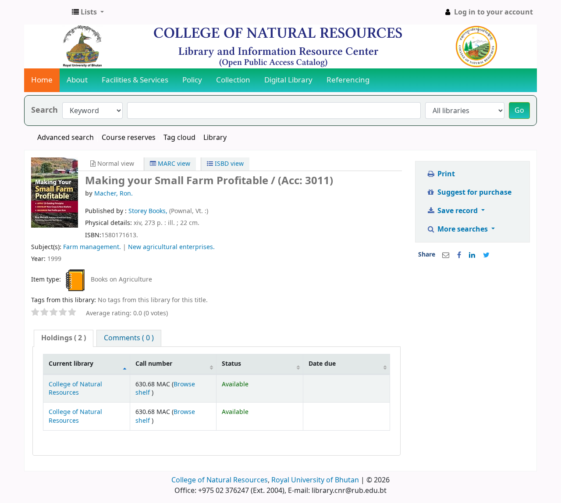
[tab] (63, 338)
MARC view (173, 163)
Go (519, 110)
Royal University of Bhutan (315, 480)
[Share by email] (445, 255)
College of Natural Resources (75, 388)
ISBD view (228, 163)
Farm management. (92, 247)
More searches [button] (463, 229)
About (77, 80)
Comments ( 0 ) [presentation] (129, 338)
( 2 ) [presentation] (63, 338)
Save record (457, 211)
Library (215, 137)
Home (42, 80)
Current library (71, 363)
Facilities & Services (135, 80)
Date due (322, 363)
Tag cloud (179, 137)
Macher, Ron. (113, 193)
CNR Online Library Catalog (46, 12)
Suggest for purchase (473, 192)
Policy (192, 80)
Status (231, 363)
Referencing (348, 80)
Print (445, 174)
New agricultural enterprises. (171, 247)
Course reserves (129, 137)
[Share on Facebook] (459, 255)
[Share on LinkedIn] (472, 255)
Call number (153, 363)
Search (44, 110)
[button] (87, 12)
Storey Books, (148, 211)
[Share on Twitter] (486, 255)
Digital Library (288, 80)
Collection (233, 80)
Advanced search (65, 137)
